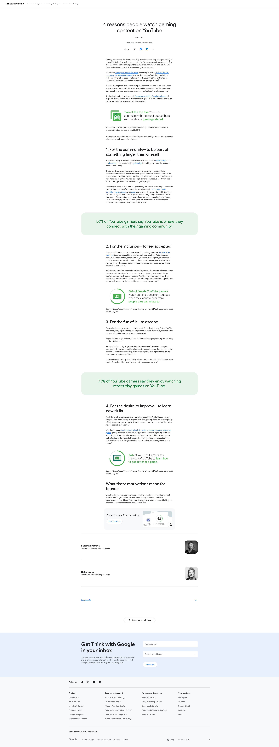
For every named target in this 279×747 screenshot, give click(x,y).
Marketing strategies (52, 4)
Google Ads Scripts (150, 706)
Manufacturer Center (78, 719)
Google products (104, 740)
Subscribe (150, 665)
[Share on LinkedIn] (146, 49)
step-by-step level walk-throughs (133, 430)
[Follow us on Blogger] (81, 682)
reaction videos (120, 192)
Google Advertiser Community (118, 719)
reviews (133, 192)
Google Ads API (148, 714)
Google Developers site (152, 702)
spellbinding (137, 163)
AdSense (181, 710)
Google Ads (74, 697)
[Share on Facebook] (140, 49)
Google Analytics (76, 714)
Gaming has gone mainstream (126, 73)
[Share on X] (134, 49)
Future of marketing (70, 4)
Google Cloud (184, 706)
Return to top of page (141, 620)
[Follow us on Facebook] (100, 682)
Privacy (117, 740)
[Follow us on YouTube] (94, 682)
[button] (153, 49)
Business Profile (75, 710)
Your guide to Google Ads (116, 714)
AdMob (181, 714)
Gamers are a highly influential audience (150, 96)
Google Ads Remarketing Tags (154, 710)
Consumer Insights (34, 4)
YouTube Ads (74, 702)
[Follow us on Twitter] (87, 682)
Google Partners (149, 697)
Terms (125, 740)
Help (172, 740)
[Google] (73, 739)
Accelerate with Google (115, 697)
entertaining (161, 161)
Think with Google (113, 702)
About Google (88, 740)
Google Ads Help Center (115, 706)
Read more (113, 521)
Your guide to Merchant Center (118, 710)
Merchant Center (76, 706)
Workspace (182, 697)
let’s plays (156, 189)
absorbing (112, 163)
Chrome (181, 702)
